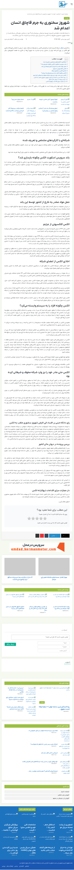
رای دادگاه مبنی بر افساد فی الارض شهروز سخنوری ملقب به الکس (49, 77)
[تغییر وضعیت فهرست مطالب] (65, 59)
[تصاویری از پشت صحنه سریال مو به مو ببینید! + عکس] (64, 817)
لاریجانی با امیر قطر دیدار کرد (49, 753)
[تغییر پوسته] (6, 5)
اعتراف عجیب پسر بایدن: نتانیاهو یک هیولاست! (44, 744)
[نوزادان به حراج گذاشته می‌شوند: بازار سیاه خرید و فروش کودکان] (64, 840)
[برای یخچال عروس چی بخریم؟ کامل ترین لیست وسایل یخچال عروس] (30, 711)
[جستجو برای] (2, 5)
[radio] (45, 519)
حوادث (53, 14)
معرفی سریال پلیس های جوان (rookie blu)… (28, 850)
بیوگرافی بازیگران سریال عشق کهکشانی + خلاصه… (10, 827)
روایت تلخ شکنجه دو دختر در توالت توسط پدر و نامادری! (61, 607)
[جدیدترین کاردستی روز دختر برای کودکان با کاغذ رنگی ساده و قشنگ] (9, 840)
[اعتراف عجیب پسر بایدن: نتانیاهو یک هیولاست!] (64, 747)
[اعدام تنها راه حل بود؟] (30, 102)
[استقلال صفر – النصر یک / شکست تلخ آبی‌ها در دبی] (46, 817)
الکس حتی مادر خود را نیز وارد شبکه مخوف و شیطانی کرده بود (49, 75)
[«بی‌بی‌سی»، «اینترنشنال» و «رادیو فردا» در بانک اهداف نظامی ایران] (30, 691)
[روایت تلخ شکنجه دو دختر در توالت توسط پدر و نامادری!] (60, 599)
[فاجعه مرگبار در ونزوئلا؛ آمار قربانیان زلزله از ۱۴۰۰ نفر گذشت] (30, 112)
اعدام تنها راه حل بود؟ (17, 99)
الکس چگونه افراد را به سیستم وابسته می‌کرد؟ (53, 73)
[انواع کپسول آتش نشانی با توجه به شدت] (64, 102)
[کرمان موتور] (37, 547)
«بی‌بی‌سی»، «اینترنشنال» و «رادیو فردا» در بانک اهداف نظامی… (16, 690)
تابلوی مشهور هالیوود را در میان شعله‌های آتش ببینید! (15, 607)
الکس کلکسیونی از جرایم (59, 69)
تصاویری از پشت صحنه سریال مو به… (66, 827)
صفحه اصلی (65, 14)
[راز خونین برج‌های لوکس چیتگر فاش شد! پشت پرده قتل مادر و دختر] (37, 599)
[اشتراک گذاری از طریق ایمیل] (37, 536)
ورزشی (3, 866)
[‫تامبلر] (46, 536)
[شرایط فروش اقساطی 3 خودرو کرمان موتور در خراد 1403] (64, 773)
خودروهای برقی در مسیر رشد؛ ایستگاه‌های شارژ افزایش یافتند (40, 762)
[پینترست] (42, 536)
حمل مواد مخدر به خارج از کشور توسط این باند (53, 66)
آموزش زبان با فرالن (63, 795)
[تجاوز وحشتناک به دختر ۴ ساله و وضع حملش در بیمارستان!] (64, 111)
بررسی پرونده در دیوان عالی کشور (57, 79)
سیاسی (16, 866)
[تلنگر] (63, 4)
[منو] (72, 5)
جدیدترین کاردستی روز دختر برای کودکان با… (10, 850)
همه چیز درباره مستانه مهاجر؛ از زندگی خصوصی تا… (43, 731)
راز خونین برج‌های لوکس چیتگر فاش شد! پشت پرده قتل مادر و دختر (38, 608)
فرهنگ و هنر (10, 866)
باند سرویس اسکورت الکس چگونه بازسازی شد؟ (53, 64)
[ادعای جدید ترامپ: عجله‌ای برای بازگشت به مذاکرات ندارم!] (30, 700)
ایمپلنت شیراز (65, 792)
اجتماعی (58, 14)
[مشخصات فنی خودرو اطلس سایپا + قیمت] (27, 817)
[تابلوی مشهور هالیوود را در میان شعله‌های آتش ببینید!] (14, 599)
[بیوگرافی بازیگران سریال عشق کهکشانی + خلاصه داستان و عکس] (9, 817)
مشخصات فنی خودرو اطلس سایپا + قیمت (28, 827)
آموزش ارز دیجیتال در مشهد (61, 798)
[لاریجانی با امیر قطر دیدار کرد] (64, 755)
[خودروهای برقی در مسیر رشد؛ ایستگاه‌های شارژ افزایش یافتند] (64, 765)
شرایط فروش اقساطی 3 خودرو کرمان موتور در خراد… (43, 771)
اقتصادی (21, 866)
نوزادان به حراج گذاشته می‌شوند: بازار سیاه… (66, 850)
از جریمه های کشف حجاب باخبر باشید (47, 849)
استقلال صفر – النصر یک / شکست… (49, 827)
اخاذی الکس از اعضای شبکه (59, 71)
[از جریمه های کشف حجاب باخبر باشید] (46, 840)
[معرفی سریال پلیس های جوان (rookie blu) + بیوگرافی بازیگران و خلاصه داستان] (27, 840)
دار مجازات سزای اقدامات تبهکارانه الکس (55, 81)
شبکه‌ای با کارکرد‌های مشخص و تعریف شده (54, 62)
